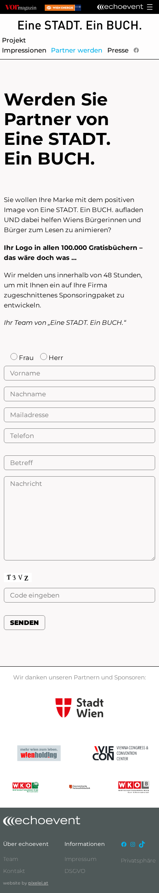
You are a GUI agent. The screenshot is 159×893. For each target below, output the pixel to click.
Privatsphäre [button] (138, 860)
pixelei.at (38, 883)
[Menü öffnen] (149, 7)
